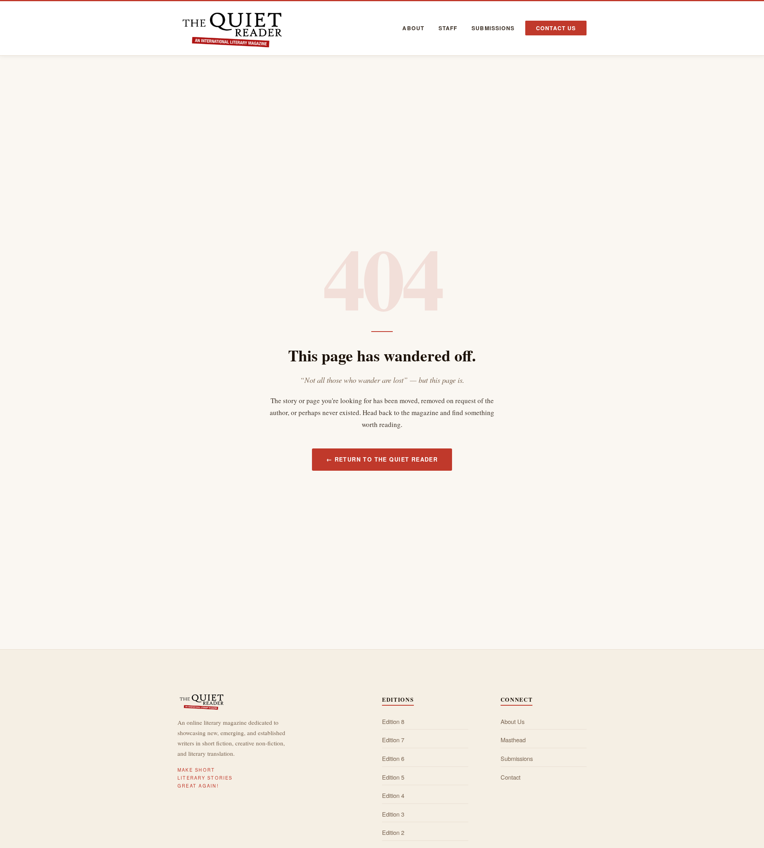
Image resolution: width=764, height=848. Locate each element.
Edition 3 (393, 814)
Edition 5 (393, 777)
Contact (510, 777)
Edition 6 (393, 758)
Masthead (513, 739)
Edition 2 (393, 832)
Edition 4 (393, 795)
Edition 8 (393, 721)
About (413, 28)
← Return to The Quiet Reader (382, 459)
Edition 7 (393, 739)
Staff (448, 28)
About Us (512, 721)
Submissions (493, 28)
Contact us (556, 28)
